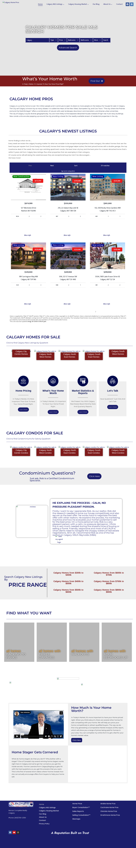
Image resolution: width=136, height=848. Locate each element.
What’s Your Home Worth (53, 392)
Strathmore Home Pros (110, 815)
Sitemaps (76, 819)
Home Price (77, 803)
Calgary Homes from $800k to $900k (109, 591)
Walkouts (80, 654)
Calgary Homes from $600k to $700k (109, 574)
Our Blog (96, 4)
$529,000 (38, 249)
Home (40, 4)
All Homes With (50, 651)
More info (28, 235)
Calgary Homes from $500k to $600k (68, 591)
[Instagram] (18, 832)
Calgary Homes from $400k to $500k (68, 582)
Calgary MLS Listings (47, 807)
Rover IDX (123, 323)
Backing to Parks (16, 656)
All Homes (13, 651)
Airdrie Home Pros (107, 803)
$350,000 (77, 181)
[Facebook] (127, 4)
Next (92, 311)
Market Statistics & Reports (83, 392)
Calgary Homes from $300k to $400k (68, 574)
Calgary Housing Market (49, 811)
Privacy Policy (44, 824)
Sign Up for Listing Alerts (68, 171)
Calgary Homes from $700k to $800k (109, 582)
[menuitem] (53, 40)
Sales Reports (78, 811)
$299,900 (117, 249)
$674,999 (38, 181)
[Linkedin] (131, 4)
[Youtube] (14, 832)
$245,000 (117, 181)
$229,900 (77, 249)
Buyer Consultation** (81, 807)
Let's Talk (112, 390)
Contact (119, 4)
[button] (53, 40)
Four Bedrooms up (116, 656)
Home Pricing (23, 390)
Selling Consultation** (81, 815)
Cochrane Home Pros (109, 807)
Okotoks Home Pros (108, 811)
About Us (43, 817)
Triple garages (47, 656)
